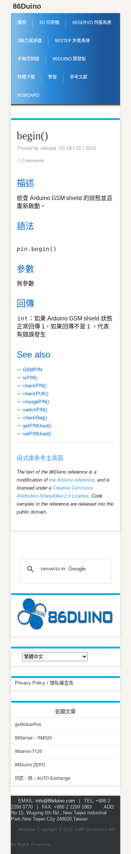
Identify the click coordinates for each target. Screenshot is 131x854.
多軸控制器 (28, 58)
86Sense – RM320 (33, 737)
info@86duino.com (55, 800)
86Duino (27, 6)
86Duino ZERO (30, 764)
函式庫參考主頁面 (40, 458)
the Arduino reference (71, 479)
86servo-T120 (28, 751)
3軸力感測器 (29, 40)
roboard (48, 148)
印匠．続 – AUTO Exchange (42, 778)
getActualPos (28, 724)
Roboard (28, 95)
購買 (21, 22)
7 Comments (30, 160)
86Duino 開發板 (69, 58)
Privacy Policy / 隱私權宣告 (44, 683)
